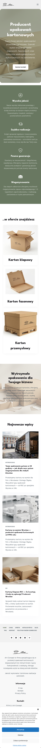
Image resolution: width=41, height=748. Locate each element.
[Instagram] (20, 637)
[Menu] (38, 4)
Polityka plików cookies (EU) (27, 630)
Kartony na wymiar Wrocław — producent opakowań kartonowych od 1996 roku (19, 532)
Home (4, 627)
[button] (38, 709)
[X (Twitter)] (16, 637)
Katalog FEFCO (27, 627)
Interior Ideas (10, 462)
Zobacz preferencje (20, 741)
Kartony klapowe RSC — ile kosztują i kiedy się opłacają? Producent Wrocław (20, 594)
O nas (11, 627)
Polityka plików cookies (19, 745)
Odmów (20, 735)
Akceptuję (20, 730)
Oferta (17, 627)
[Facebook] (11, 637)
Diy (6, 588)
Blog (36, 627)
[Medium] (29, 637)
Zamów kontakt (20, 67)
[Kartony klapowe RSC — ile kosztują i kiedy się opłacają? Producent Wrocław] (20, 570)
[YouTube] (24, 637)
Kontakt (12, 630)
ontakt (21, 691)
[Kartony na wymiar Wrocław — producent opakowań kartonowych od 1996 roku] (20, 509)
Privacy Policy (20, 693)
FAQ (5, 630)
